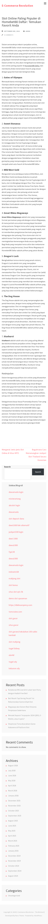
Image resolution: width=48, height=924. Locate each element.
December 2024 (14, 856)
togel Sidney (14, 648)
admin (28, 31)
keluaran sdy (14, 668)
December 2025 (14, 800)
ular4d (11, 655)
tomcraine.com (15, 611)
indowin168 (14, 571)
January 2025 (13, 851)
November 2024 (14, 861)
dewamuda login (16, 492)
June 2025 (12, 826)
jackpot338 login (16, 532)
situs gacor (13, 625)
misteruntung (15, 498)
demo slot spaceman (18, 598)
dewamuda (14, 512)
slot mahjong (14, 641)
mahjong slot (14, 578)
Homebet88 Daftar (32, 66)
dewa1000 (13, 545)
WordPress (38, 916)
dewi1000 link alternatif (19, 525)
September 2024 (14, 871)
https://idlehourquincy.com (20, 605)
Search (7, 466)
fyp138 (12, 552)
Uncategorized (14, 895)
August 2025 (13, 820)
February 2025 (13, 846)
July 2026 (11, 770)
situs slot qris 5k (16, 591)
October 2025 (13, 810)
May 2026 (11, 780)
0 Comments (8, 35)
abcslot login (14, 505)
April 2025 (12, 836)
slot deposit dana (16, 518)
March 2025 (12, 841)
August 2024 (13, 876)
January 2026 (13, 795)
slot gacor (13, 618)
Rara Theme (19, 916)
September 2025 (14, 815)
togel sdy (13, 661)
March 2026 (12, 790)
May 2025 (11, 831)
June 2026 (12, 775)
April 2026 (12, 785)
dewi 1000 (13, 538)
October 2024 (13, 866)
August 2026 (13, 765)
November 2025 (14, 805)
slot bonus (13, 585)
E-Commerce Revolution (17, 5)
